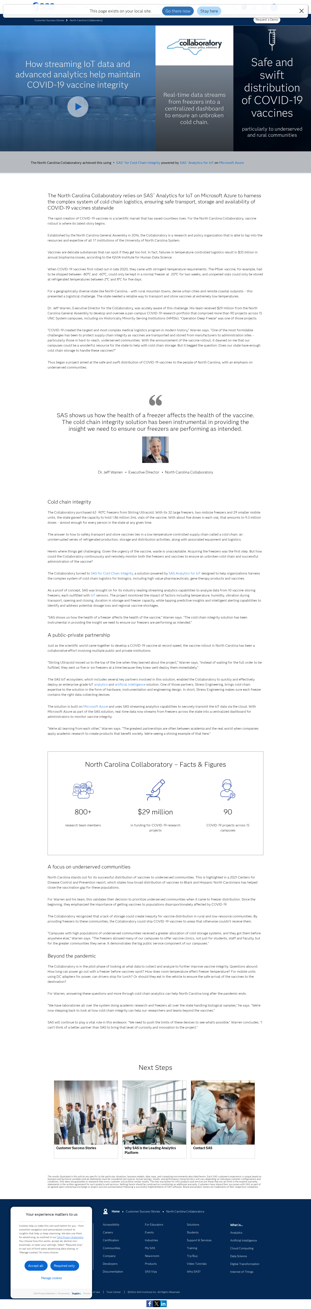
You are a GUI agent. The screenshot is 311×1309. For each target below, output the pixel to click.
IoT (93, 595)
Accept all (35, 1266)
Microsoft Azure (231, 163)
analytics (101, 684)
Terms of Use (92, 1292)
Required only (64, 1266)
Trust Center (113, 1292)
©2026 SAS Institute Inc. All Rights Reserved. (154, 1292)
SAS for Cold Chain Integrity (138, 163)
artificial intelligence (130, 684)
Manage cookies (51, 1278)
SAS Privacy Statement (70, 1237)
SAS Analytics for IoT (197, 163)
